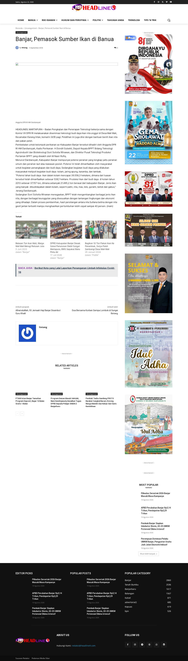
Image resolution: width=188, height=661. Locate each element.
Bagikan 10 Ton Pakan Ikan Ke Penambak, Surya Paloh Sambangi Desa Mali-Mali (99, 246)
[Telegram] (142, 644)
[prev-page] (17, 414)
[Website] (149, 644)
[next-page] (22, 414)
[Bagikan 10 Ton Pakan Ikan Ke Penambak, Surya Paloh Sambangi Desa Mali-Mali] (101, 230)
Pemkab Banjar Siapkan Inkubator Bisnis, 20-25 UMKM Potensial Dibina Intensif (155, 526)
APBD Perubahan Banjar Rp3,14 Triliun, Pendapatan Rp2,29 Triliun (156, 511)
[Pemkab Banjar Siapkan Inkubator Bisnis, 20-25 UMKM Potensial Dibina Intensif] (132, 527)
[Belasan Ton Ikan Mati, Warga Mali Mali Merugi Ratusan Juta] (31, 230)
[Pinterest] (51, 55)
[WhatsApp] (58, 55)
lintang (24, 47)
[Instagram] (158, 2)
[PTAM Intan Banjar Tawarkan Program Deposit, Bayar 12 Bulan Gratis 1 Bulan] (32, 384)
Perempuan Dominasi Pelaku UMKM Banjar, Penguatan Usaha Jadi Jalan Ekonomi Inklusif (156, 542)
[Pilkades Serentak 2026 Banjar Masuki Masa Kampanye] (132, 497)
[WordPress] (164, 644)
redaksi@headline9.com (83, 645)
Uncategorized (31, 28)
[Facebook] (154, 2)
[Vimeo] (166, 2)
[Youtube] (170, 2)
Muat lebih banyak (147, 553)
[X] (162, 2)
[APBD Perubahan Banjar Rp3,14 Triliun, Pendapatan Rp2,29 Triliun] (132, 511)
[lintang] (17, 47)
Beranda (19, 28)
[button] (168, 20)
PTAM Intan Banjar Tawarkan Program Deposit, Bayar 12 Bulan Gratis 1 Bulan (30, 401)
